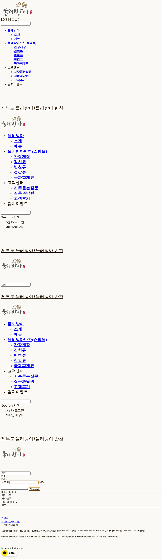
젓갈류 (18, 59)
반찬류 (18, 55)
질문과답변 (21, 76)
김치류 (18, 51)
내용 (41, 482)
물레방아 (13, 30)
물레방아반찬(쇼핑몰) (22, 43)
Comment (34, 489)
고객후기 (20, 80)
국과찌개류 (21, 63)
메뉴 (17, 38)
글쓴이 (5, 482)
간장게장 (20, 47)
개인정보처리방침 (10, 521)
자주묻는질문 (23, 71)
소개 (17, 34)
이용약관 (6, 518)
